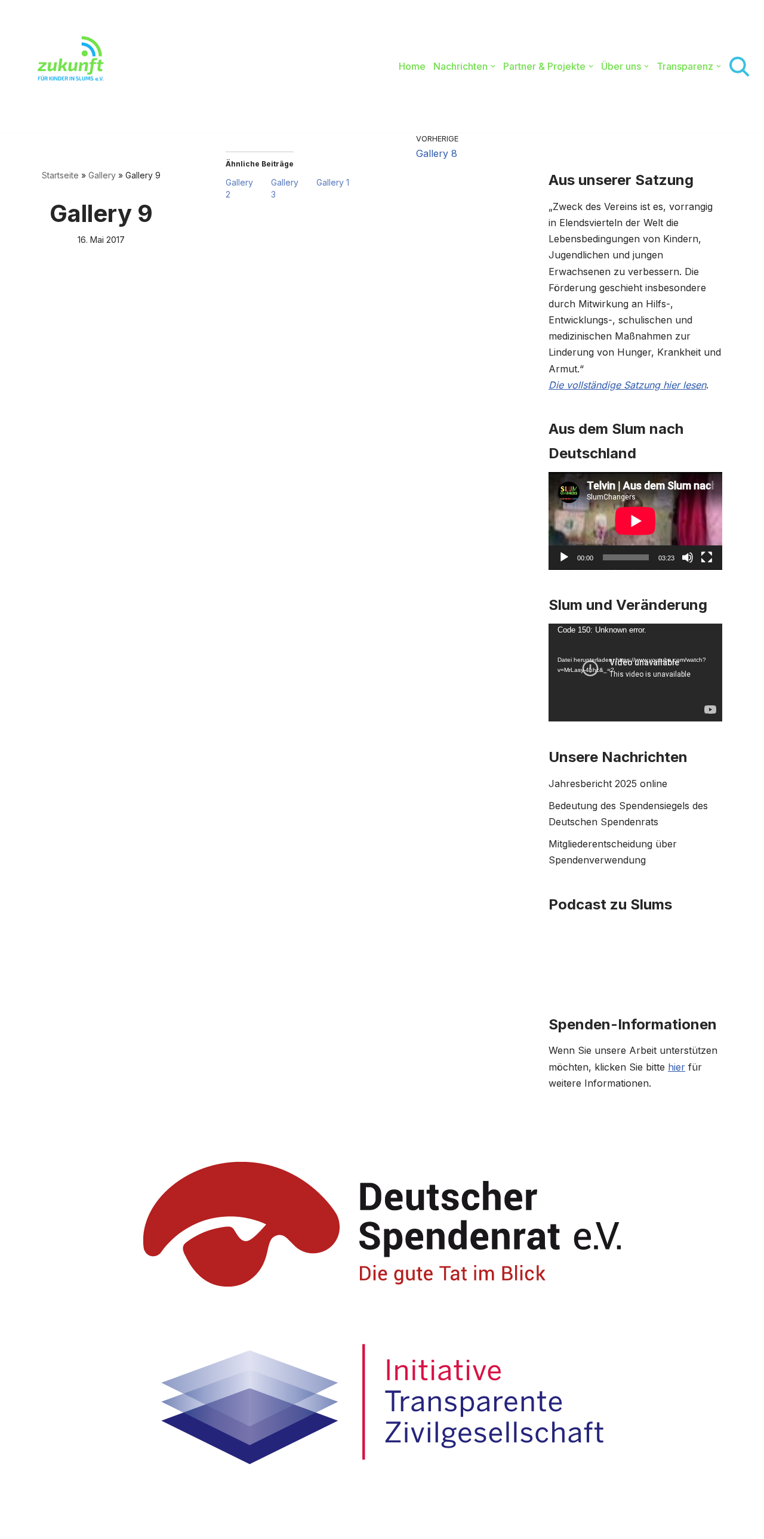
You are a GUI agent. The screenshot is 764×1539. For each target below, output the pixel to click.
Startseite (60, 175)
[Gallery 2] (248, 189)
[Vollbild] (707, 557)
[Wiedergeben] (564, 557)
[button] (493, 66)
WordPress (172, 1523)
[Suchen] (739, 66)
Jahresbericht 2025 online (608, 783)
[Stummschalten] (688, 557)
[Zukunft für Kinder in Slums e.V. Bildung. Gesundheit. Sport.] (64, 66)
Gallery (102, 175)
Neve (54, 1523)
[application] (635, 521)
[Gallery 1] (339, 183)
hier (676, 1067)
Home (412, 66)
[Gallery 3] (293, 189)
